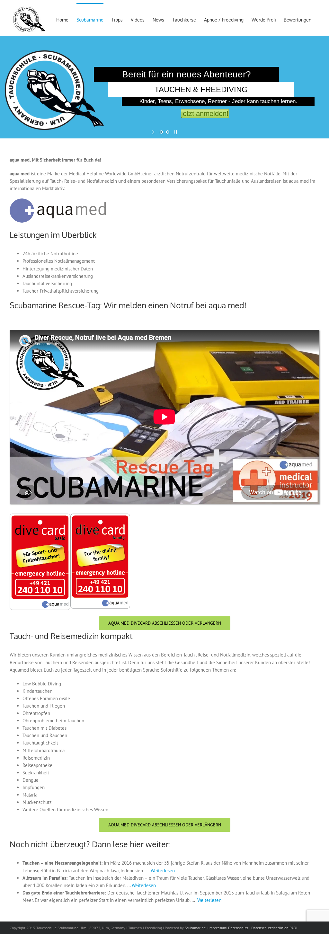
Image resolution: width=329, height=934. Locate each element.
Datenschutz (238, 927)
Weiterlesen (163, 871)
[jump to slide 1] (161, 132)
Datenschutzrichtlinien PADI (274, 927)
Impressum (217, 927)
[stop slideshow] (175, 132)
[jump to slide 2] (167, 132)
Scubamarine (195, 927)
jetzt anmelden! (204, 114)
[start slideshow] (154, 132)
